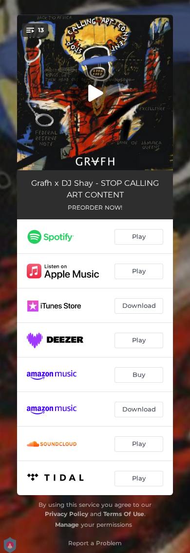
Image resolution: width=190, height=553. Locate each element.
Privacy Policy (66, 513)
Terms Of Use (123, 513)
